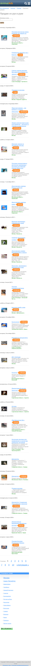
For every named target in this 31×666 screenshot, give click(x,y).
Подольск (6, 620)
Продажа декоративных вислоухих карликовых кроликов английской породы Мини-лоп (19, 166)
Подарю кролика (17, 488)
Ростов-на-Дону (7, 599)
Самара (5, 611)
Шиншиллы (15, 459)
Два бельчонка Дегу (18, 420)
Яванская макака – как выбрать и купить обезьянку (19, 109)
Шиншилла (15, 476)
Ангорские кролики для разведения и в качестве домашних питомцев (20, 441)
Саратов (5, 593)
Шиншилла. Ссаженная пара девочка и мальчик (19, 503)
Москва (6, 578)
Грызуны (13, 8)
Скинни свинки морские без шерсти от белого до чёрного (20, 72)
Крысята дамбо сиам (18, 307)
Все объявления (4, 8)
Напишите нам (7, 665)
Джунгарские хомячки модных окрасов (19, 187)
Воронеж (5, 614)
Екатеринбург (7, 596)
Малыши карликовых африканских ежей (18, 222)
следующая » (23, 565)
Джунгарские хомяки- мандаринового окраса (19, 251)
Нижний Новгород (8, 590)
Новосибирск (7, 605)
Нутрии (14, 406)
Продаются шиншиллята (20, 338)
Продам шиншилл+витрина (18, 287)
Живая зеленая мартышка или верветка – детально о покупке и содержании (20, 124)
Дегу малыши (16, 357)
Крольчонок (15, 322)
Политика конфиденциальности (19, 665)
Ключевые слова (4, 18)
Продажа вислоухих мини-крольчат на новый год (20, 32)
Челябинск (6, 587)
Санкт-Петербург (9, 581)
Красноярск (6, 584)
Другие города (7, 623)
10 (13, 565)
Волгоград (6, 608)
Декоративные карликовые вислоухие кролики (19, 523)
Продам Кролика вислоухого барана (18, 542)
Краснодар (6, 602)
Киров (5, 617)
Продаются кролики (18, 90)
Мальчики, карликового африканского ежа (19, 266)
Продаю (19, 8)
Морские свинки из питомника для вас (18, 144)
